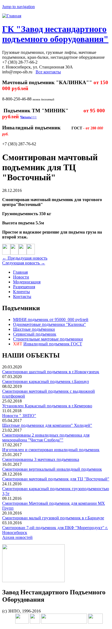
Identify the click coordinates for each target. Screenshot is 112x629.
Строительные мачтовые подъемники (48, 339)
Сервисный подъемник (34, 334)
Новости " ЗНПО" (19, 415)
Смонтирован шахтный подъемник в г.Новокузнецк (50, 371)
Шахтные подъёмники (34, 329)
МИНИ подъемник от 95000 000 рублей (50, 319)
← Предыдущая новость (24, 258)
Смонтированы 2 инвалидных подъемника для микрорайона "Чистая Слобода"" (45, 437)
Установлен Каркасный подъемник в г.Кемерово (47, 406)
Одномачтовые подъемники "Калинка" (49, 324)
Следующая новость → (23, 263)
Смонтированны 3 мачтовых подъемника (40, 459)
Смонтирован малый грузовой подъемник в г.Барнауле (53, 518)
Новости (21, 277)
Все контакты (48, 72)
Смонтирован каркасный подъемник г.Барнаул (45, 381)
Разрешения (24, 286)
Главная (20, 272)
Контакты (22, 296)
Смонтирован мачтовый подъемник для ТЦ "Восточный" (55, 479)
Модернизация (27, 282)
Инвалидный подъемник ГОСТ (52, 344)
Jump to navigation (18, 6)
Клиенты (21, 291)
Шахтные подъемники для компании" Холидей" (47, 425)
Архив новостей (17, 537)
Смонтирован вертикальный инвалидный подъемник (52, 469)
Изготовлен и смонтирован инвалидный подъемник (50, 449)
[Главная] (11, 16)
